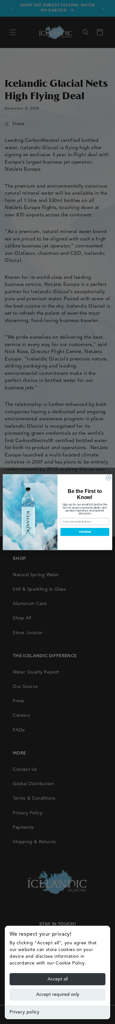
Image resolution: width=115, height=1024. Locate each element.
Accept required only (57, 994)
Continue (85, 531)
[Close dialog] (108, 477)
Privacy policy (24, 1012)
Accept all (58, 979)
